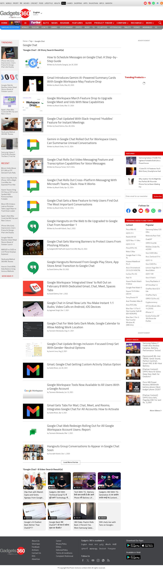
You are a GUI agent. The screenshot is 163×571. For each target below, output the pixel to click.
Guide (88, 23)
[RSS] (161, 3)
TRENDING (6, 43)
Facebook (82, 560)
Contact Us (36, 553)
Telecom (35, 27)
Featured (130, 153)
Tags (31, 41)
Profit (15, 3)
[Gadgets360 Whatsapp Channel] (153, 211)
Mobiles (25, 27)
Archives (35, 550)
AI (25, 23)
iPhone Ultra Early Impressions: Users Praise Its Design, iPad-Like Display (8, 229)
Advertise (36, 559)
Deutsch (102, 549)
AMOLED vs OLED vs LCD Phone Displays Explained (8, 252)
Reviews (64, 23)
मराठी (114, 545)
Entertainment (66, 27)
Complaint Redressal (64, 556)
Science (137, 27)
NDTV (2, 3)
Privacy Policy (61, 544)
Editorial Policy (62, 550)
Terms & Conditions (64, 553)
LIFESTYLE (49, 3)
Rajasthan (93, 3)
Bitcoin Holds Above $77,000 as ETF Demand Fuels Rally (8, 170)
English (84, 545)
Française (112, 549)
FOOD (41, 3)
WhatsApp (103, 560)
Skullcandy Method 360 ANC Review (8, 260)
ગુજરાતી (84, 549)
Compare (122, 23)
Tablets (127, 27)
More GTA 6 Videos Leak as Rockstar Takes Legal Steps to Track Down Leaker (8, 207)
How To (45, 27)
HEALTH (57, 3)
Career (58, 541)
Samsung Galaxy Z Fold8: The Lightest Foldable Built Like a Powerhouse (150, 160)
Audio (87, 27)
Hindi (91, 545)
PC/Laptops (102, 27)
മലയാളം (93, 549)
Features (77, 23)
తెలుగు (108, 544)
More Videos (155, 410)
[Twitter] (134, 211)
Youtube (93, 560)
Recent (5, 163)
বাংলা (96, 545)
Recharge (136, 23)
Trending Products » (135, 77)
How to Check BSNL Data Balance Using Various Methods (8, 269)
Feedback (35, 547)
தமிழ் (101, 545)
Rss (108, 560)
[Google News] (159, 211)
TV (93, 27)
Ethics (58, 547)
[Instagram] (147, 211)
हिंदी (21, 3)
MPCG (101, 3)
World (9, 3)
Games (70, 3)
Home (4, 23)
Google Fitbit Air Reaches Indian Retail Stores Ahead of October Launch (9, 241)
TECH (64, 3)
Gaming (54, 27)
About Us (35, 541)
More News (7, 276)
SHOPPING (78, 3)
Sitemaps (36, 544)
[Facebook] (128, 211)
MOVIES (26, 3)
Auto (46, 23)
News (54, 23)
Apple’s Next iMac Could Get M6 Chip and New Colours (9, 218)
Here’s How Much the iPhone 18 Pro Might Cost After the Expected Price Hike (9, 181)
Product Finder (103, 23)
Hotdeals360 (115, 27)
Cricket (34, 3)
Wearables (147, 27)
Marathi (108, 3)
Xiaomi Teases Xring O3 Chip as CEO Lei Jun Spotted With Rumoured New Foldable (9, 194)
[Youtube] (141, 211)
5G (156, 27)
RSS (33, 556)
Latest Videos (132, 339)
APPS (85, 3)
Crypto (79, 27)
